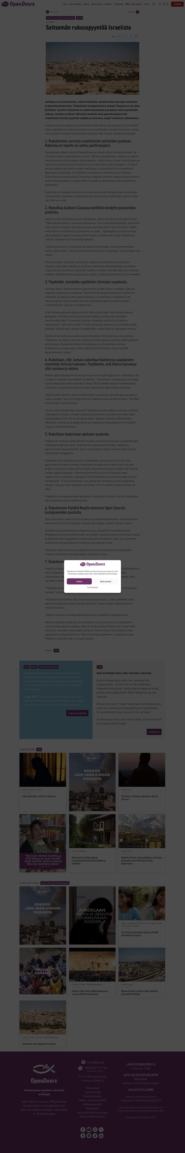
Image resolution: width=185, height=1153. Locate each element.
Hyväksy (79, 581)
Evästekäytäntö (92, 587)
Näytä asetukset (105, 581)
